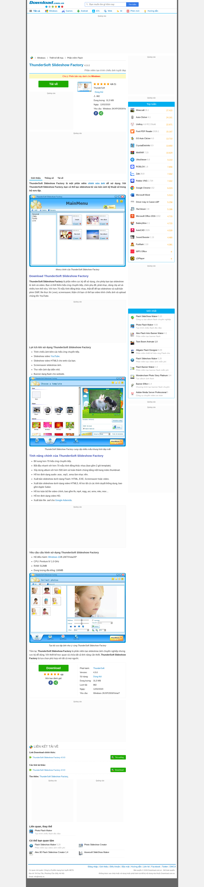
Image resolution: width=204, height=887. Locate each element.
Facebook (155, 866)
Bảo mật (125, 866)
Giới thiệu (103, 866)
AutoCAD (143, 230)
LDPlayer (140, 258)
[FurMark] (132, 244)
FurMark (142, 244)
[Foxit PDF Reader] (132, 131)
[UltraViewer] (132, 160)
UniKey (146, 125)
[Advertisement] (102, 37)
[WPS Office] (132, 251)
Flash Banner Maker (147, 367)
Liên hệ (146, 866)
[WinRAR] (132, 153)
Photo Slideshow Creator (95, 844)
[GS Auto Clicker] (132, 138)
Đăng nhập (93, 866)
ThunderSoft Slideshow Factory (54, 776)
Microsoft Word (145, 196)
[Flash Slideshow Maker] (31, 846)
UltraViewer (143, 159)
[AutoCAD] (132, 230)
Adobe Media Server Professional (152, 392)
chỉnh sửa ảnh (97, 183)
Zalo (140, 173)
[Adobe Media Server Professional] (132, 394)
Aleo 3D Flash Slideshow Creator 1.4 (51, 852)
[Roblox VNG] (132, 181)
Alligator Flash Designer (149, 350)
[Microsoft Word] (132, 195)
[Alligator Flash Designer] (132, 351)
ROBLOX (142, 166)
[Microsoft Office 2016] (132, 216)
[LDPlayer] (132, 258)
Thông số (49, 178)
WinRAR (142, 152)
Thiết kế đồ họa (56, 58)
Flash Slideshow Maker (48, 844)
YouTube (55, 356)
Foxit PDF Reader (147, 131)
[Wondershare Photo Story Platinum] (132, 377)
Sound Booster (145, 237)
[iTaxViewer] (132, 209)
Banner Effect (144, 384)
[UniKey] (132, 124)
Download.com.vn (31, 58)
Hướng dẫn (136, 866)
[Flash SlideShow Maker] (132, 318)
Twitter (165, 866)
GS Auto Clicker (145, 138)
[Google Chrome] (132, 188)
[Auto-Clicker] (132, 117)
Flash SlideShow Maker (149, 316)
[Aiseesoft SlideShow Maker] (81, 853)
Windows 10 (54, 557)
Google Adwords (63, 500)
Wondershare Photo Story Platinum (153, 375)
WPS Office (141, 251)
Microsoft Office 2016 (148, 217)
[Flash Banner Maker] (132, 368)
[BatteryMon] (132, 223)
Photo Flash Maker (43, 830)
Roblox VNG (144, 181)
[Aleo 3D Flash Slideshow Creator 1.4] (31, 853)
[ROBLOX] (132, 167)
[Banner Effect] (132, 385)
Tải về (60, 178)
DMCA (173, 866)
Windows (41, 58)
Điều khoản (115, 866)
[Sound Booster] (132, 237)
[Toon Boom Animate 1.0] (132, 343)
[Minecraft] (132, 110)
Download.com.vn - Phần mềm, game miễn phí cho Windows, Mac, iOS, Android (46, 4)
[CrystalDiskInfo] (132, 145)
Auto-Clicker (143, 117)
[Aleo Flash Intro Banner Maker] (132, 335)
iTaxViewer (142, 209)
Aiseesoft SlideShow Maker (96, 852)
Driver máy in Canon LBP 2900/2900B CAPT (147, 203)
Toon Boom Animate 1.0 (147, 341)
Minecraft (142, 110)
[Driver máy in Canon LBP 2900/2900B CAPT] (132, 202)
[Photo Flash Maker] (31, 831)
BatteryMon (143, 223)
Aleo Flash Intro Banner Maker (151, 333)
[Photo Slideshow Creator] (81, 846)
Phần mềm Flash (75, 58)
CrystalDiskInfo (144, 145)
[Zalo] (132, 174)
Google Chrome (145, 188)
